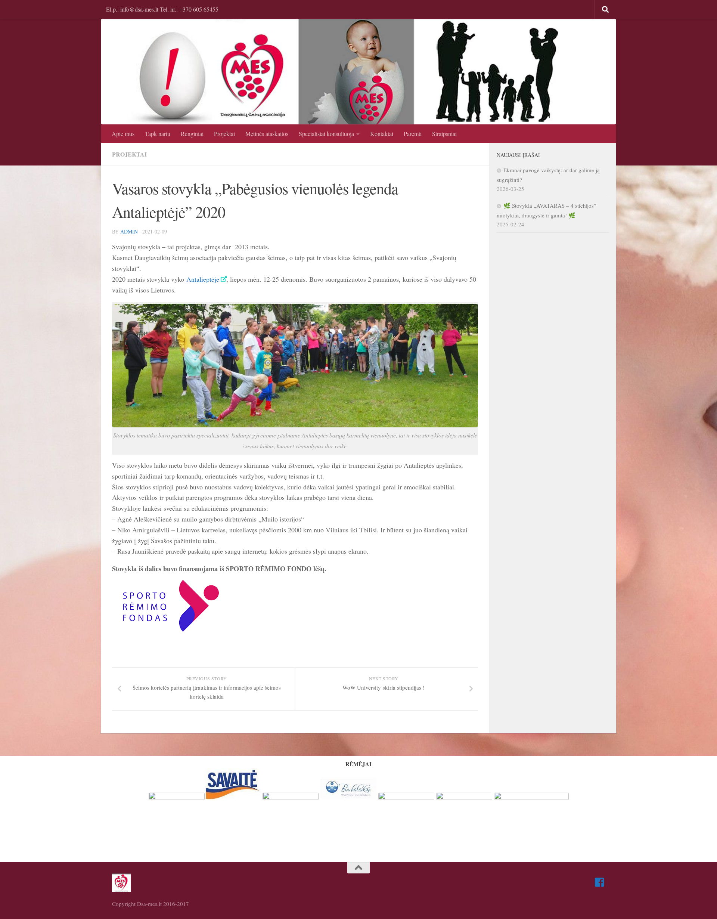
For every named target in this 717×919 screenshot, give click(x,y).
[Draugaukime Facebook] (600, 882)
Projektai (224, 133)
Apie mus (123, 133)
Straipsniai (444, 133)
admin (129, 231)
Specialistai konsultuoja (326, 133)
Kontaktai (381, 133)
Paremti (413, 133)
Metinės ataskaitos (266, 133)
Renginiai (192, 133)
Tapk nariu (157, 133)
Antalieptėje (202, 279)
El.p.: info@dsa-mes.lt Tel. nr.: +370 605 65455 (162, 9)
